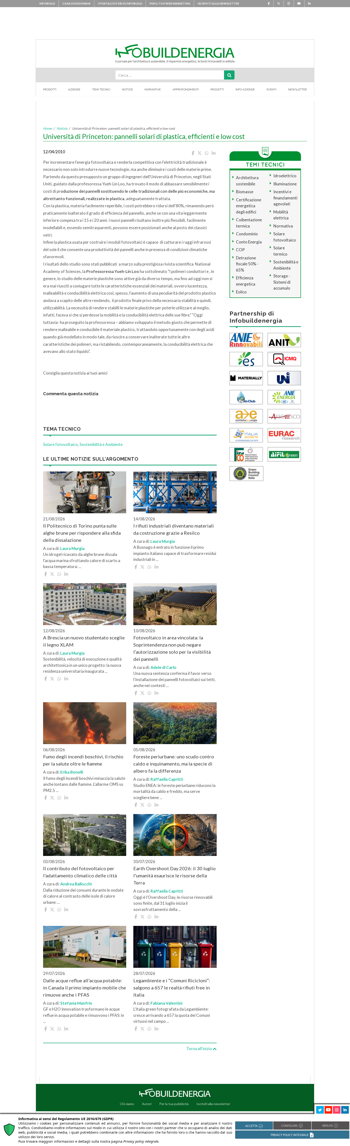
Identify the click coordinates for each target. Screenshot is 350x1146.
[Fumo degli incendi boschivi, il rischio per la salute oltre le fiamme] (84, 723)
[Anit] (284, 339)
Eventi (271, 89)
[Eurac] (284, 434)
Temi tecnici (101, 89)
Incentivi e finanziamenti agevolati (285, 197)
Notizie (127, 89)
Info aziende (245, 89)
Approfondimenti (186, 89)
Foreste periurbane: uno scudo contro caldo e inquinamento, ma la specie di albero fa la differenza (173, 764)
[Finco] (246, 453)
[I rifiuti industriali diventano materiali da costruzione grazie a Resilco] (174, 492)
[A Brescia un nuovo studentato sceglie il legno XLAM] (84, 604)
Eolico (241, 291)
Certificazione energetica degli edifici (248, 205)
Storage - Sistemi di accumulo (281, 282)
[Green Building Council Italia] (246, 472)
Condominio (247, 233)
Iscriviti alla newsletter (218, 3)
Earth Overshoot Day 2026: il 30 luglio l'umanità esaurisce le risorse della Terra (174, 875)
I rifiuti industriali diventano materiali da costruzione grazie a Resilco (173, 529)
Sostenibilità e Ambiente (101, 444)
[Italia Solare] (246, 434)
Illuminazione (285, 183)
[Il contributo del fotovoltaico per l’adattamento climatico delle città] (84, 835)
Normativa (283, 225)
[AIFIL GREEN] (284, 453)
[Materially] (246, 377)
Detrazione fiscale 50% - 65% (247, 263)
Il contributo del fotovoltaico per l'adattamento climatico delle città (80, 871)
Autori (146, 1104)
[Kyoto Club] (246, 396)
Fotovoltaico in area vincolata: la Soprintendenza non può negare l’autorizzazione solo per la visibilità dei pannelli (172, 648)
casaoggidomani (76, 3)
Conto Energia (249, 241)
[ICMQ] (284, 358)
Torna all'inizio (199, 1048)
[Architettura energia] (246, 415)
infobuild (47, 3)
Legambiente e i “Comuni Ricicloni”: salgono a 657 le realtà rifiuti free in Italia (171, 988)
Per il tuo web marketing (170, 3)
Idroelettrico (284, 175)
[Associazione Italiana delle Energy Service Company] (284, 415)
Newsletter (297, 89)
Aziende (74, 89)
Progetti (217, 89)
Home (47, 128)
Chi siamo (127, 1104)
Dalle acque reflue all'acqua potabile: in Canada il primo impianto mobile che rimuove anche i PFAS (84, 988)
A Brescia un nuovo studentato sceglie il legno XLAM (84, 641)
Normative (153, 89)
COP (240, 249)
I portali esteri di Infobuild (120, 3)
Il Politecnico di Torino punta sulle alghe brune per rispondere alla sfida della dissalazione (82, 533)
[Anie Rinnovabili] (246, 339)
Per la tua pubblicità (174, 1104)
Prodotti (49, 89)
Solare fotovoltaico (60, 444)
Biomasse (244, 191)
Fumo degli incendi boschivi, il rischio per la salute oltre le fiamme (83, 760)
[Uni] (284, 377)
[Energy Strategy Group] (246, 358)
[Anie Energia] (284, 396)
